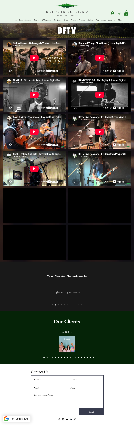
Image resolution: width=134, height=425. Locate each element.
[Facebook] (59, 419)
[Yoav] (87, 357)
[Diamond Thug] (58, 357)
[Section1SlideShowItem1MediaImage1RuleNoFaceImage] (52, 304)
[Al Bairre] (43, 357)
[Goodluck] (47, 357)
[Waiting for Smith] (78, 357)
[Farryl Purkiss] (93, 357)
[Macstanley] (90, 357)
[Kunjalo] (84, 357)
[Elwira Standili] (64, 357)
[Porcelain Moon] (52, 357)
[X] (74, 419)
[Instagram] (63, 419)
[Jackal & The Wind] (81, 357)
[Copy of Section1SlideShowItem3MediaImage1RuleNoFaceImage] (61, 304)
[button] (126, 13)
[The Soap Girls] (67, 357)
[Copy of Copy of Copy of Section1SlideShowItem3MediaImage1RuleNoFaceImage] (70, 304)
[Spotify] (70, 419)
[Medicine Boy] (55, 357)
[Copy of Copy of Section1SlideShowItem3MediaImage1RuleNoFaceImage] (67, 304)
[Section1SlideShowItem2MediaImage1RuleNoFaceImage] (55, 304)
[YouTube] (67, 419)
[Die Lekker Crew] (70, 357)
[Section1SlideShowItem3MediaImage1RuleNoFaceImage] (58, 305)
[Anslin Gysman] (61, 357)
